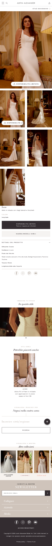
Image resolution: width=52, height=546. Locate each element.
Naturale (11, 253)
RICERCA (26, 430)
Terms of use (31, 541)
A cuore (11, 250)
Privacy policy (21, 541)
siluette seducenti (12, 257)
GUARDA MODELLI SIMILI (26, 234)
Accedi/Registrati (26, 528)
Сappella (19, 266)
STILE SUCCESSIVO (40, 9)
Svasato (11, 247)
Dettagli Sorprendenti (35, 257)
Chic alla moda (22, 257)
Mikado (10, 263)
